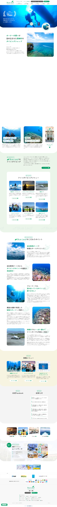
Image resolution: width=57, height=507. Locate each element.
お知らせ (41, 500)
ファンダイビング (45, 167)
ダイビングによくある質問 (35, 500)
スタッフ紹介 (28, 500)
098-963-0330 (28, 492)
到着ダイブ (28, 496)
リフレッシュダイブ (22, 497)
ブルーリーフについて (22, 500)
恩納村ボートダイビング (22, 496)
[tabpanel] (28, 16)
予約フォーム (47, 1)
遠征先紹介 (40, 497)
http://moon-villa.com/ (16, 456)
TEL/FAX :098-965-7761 (16, 455)
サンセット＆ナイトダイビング (34, 496)
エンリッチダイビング (28, 497)
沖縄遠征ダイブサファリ (34, 497)
